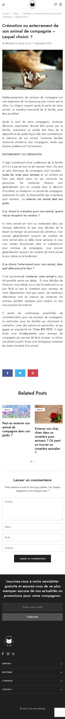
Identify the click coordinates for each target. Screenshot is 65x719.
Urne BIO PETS (43, 329)
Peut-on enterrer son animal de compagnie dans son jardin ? (16, 429)
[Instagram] (8, 654)
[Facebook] (3, 654)
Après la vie (24, 43)
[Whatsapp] (13, 654)
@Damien (10, 43)
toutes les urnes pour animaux (20, 175)
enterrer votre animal (41, 276)
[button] (31, 461)
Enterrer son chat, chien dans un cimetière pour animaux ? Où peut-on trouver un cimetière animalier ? (48, 441)
